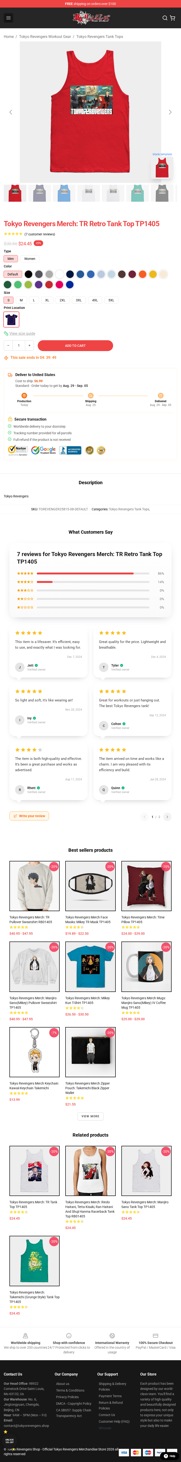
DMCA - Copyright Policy (73, 1403)
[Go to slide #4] (88, 193)
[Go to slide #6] (137, 193)
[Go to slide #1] (15, 193)
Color (8, 266)
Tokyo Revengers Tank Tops (99, 36)
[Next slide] (170, 112)
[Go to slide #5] (113, 193)
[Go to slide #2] (39, 193)
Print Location (14, 308)
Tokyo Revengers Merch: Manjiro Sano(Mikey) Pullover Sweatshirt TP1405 (33, 1002)
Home (9, 36)
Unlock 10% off (9, 1441)
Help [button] (172, 1456)
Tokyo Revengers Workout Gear (45, 36)
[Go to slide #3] (64, 193)
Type (7, 251)
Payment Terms (110, 1396)
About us (62, 1384)
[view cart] (172, 18)
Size (7, 293)
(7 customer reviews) (40, 234)
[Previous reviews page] (144, 817)
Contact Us (107, 1415)
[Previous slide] (11, 112)
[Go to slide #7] (162, 193)
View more (91, 1116)
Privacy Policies (67, 1397)
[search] (165, 18)
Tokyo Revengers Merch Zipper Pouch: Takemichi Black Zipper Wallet (87, 1088)
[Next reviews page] (167, 817)
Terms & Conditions (70, 1390)
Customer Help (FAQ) (114, 1421)
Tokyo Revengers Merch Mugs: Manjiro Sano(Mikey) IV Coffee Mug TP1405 (143, 1002)
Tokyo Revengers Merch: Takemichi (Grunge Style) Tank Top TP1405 (34, 1297)
